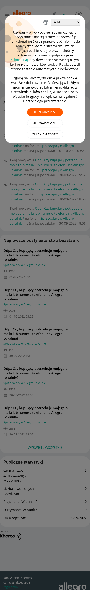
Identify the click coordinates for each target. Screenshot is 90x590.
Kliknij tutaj (19, 60)
